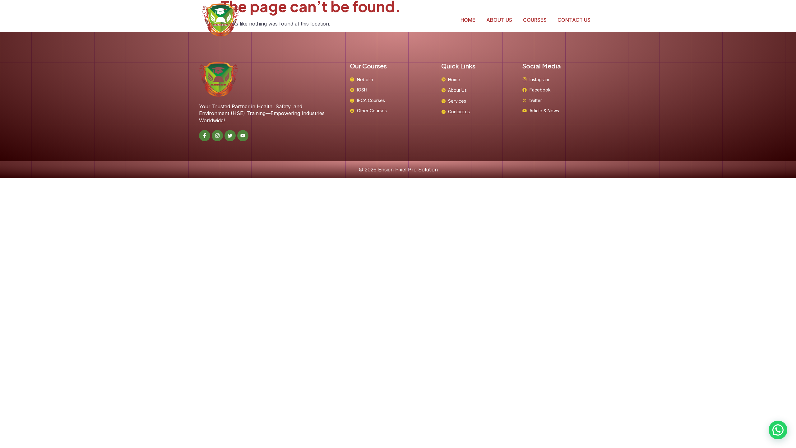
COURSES (535, 20)
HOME (467, 20)
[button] (778, 430)
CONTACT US (574, 20)
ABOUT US (499, 20)
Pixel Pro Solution (416, 169)
